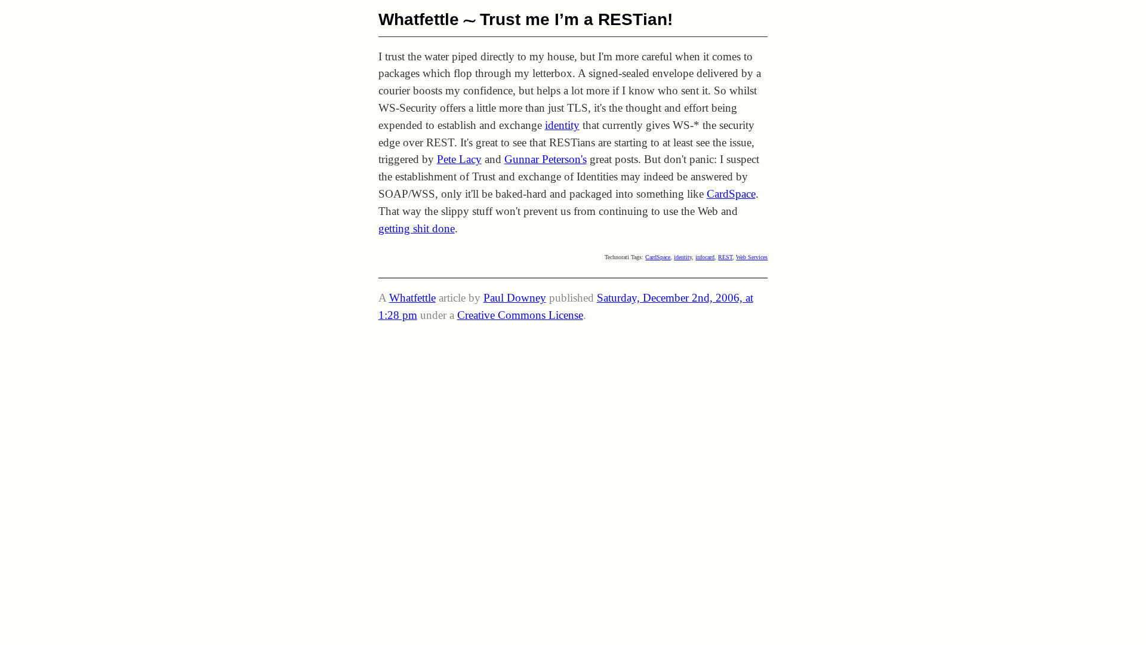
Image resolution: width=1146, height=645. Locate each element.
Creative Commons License (520, 315)
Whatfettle (418, 19)
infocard (704, 257)
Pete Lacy (459, 159)
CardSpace (731, 194)
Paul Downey (514, 297)
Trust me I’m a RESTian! (576, 19)
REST (725, 257)
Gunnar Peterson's (545, 159)
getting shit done (416, 228)
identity (562, 125)
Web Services (752, 257)
